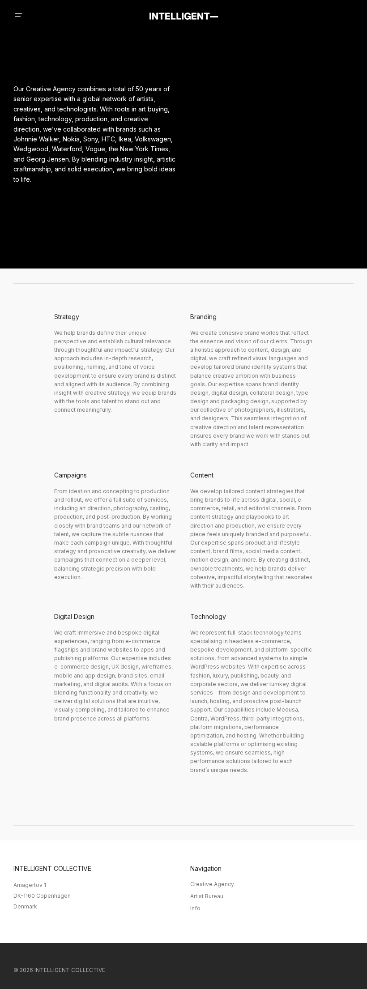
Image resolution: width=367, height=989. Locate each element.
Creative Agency (212, 884)
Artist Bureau (206, 896)
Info (195, 908)
